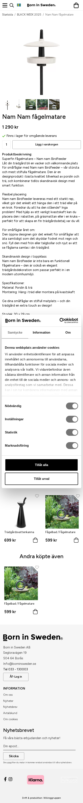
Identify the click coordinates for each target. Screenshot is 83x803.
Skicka (14, 756)
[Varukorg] (77, 5)
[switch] (72, 419)
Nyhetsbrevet (18, 730)
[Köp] (35, 541)
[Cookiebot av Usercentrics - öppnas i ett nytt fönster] (59, 320)
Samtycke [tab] (15, 332)
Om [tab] (68, 332)
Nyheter (8, 701)
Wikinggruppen (52, 797)
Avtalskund (10, 713)
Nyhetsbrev (10, 706)
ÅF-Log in (16, 676)
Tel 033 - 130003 (15, 669)
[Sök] (13, 5)
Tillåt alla (41, 465)
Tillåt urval (41, 478)
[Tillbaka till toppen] (72, 794)
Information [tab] (41, 332)
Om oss (8, 694)
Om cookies (10, 719)
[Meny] (6, 5)
